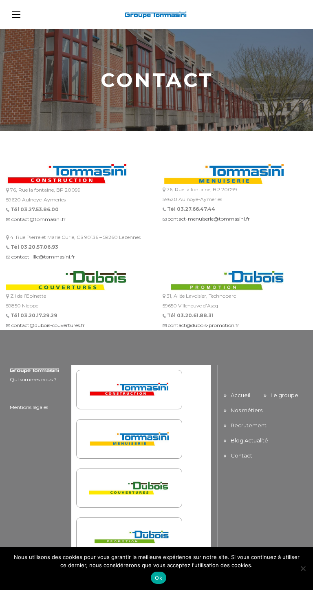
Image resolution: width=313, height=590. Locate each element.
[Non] (303, 568)
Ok (158, 578)
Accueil (240, 395)
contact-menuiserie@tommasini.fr (209, 219)
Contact (241, 455)
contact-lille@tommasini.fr (43, 257)
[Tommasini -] (156, 14)
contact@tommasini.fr (38, 219)
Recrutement (249, 425)
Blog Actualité (249, 440)
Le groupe (284, 395)
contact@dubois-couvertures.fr (48, 325)
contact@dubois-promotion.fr (203, 325)
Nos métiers (246, 410)
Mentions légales (29, 407)
